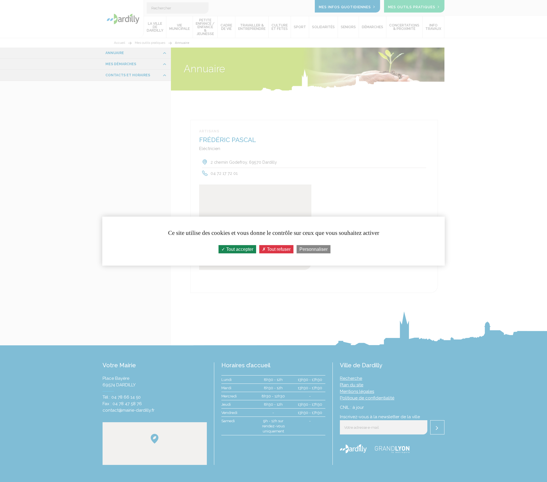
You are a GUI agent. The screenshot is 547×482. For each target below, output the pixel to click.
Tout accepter (239, 249)
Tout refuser (278, 249)
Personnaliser (313, 249)
